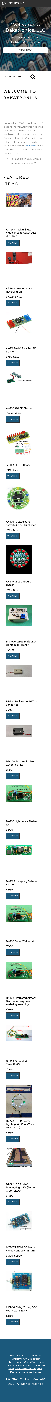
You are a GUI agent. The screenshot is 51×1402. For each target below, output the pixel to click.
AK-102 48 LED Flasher (19, 408)
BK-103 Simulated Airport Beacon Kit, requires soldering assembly (21, 1001)
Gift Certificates (34, 1355)
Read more (30, 146)
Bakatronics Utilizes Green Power (22, 1362)
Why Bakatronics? (31, 1359)
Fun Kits (37, 1372)
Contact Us (16, 1359)
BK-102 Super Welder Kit (20, 941)
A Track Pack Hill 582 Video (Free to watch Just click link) (21, 233)
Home (13, 1355)
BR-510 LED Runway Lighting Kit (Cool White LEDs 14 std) (20, 1124)
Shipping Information (22, 1365)
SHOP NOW (26, 50)
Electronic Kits (25, 1372)
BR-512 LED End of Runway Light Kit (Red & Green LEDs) (20, 1187)
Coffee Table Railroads (25, 1369)
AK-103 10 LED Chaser (18, 465)
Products (21, 1355)
